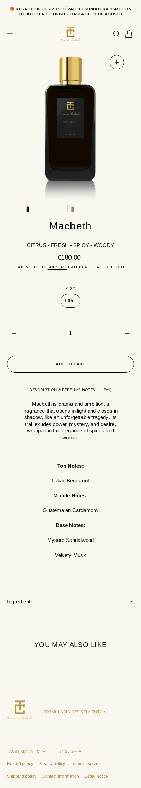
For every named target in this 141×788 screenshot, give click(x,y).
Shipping (57, 267)
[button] (12, 33)
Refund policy (20, 763)
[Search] (116, 33)
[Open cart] (128, 33)
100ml (72, 303)
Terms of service (86, 763)
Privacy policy (52, 763)
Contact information (60, 776)
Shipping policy (21, 776)
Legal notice (96, 776)
